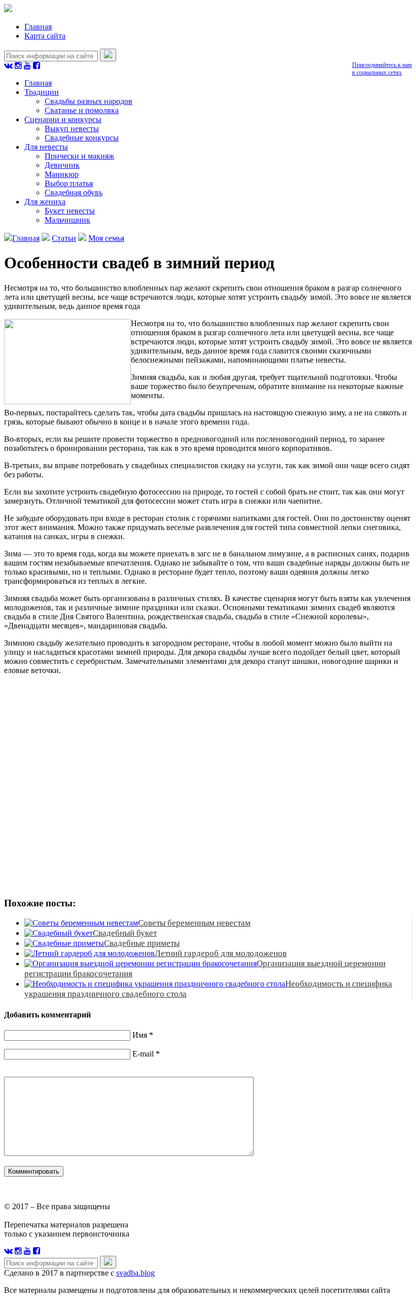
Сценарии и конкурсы (62, 119)
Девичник (62, 165)
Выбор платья (69, 183)
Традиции (41, 92)
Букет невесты (70, 210)
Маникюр (62, 174)
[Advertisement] (151, 784)
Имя (139, 1035)
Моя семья (106, 238)
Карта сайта (44, 35)
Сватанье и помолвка (82, 110)
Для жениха (44, 201)
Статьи (64, 238)
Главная (38, 26)
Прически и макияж (79, 156)
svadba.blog (135, 1273)
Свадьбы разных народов (88, 101)
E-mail (143, 1053)
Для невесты (46, 147)
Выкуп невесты (72, 128)
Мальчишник (67, 220)
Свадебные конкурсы (82, 137)
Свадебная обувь (73, 192)
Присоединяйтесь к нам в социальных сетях (382, 68)
